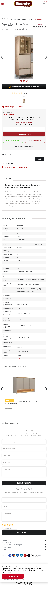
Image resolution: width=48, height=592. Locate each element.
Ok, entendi (13, 576)
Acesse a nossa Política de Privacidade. (13, 579)
